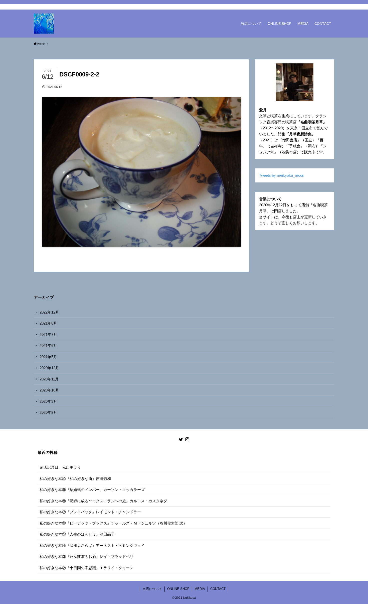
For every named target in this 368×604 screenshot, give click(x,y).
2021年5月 (48, 357)
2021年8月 (48, 323)
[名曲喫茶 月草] (44, 24)
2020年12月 (49, 368)
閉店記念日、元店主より (60, 467)
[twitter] (324, 7)
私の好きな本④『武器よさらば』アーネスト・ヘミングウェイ (92, 545)
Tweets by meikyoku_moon (281, 175)
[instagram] (331, 7)
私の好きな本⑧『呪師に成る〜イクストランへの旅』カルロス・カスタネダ (103, 501)
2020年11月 (49, 379)
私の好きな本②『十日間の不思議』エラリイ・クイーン (86, 568)
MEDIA (200, 589)
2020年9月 (48, 401)
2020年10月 (49, 390)
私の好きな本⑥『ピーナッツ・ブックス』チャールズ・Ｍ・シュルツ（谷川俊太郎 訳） (113, 523)
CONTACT (218, 589)
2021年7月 (48, 334)
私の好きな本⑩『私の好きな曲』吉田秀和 (75, 478)
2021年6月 (48, 345)
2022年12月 (49, 312)
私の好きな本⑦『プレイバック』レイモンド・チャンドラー (90, 512)
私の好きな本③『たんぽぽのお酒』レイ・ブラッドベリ (86, 556)
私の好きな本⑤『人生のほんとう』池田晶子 (77, 534)
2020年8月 (48, 412)
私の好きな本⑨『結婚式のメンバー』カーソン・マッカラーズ (92, 489)
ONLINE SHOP (178, 589)
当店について (152, 589)
